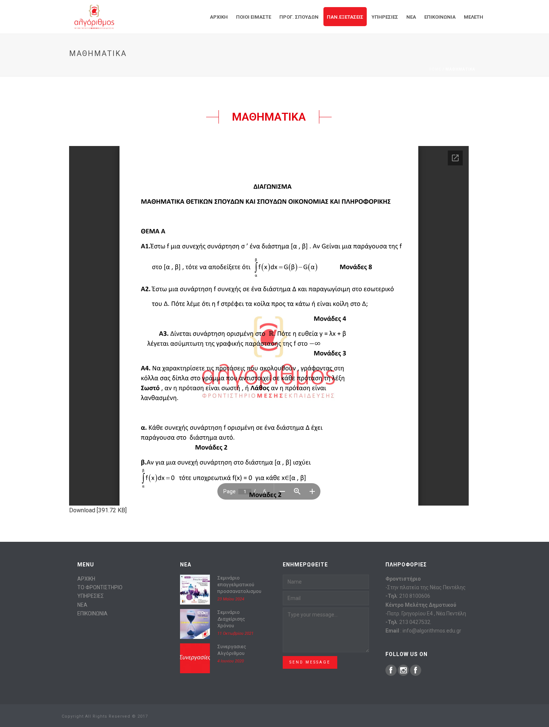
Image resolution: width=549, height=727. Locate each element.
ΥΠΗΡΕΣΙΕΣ (90, 596)
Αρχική (219, 17)
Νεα (411, 17)
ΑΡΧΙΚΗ (86, 579)
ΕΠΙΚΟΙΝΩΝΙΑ (92, 613)
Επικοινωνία (440, 17)
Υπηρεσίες (385, 17)
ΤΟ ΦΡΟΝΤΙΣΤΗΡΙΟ (99, 587)
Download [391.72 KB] (98, 510)
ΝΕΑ (82, 605)
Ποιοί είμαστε (253, 17)
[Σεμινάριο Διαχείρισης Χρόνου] (195, 624)
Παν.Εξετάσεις (345, 17)
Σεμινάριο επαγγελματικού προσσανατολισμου (239, 584)
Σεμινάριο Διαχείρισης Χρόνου (231, 618)
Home (435, 69)
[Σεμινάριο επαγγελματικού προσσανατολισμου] (195, 590)
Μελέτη (473, 17)
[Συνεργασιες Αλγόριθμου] (195, 658)
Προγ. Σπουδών (299, 17)
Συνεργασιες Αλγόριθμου (231, 650)
